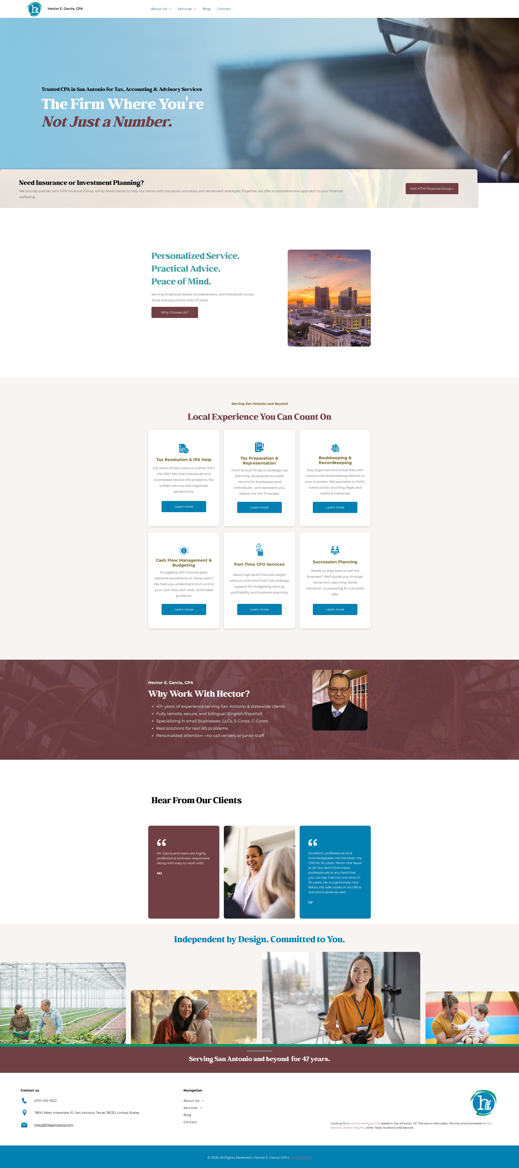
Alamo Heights (354, 1127)
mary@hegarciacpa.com (54, 1125)
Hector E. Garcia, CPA (65, 9)
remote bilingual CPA (365, 1123)
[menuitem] (161, 9)
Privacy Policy (301, 1157)
